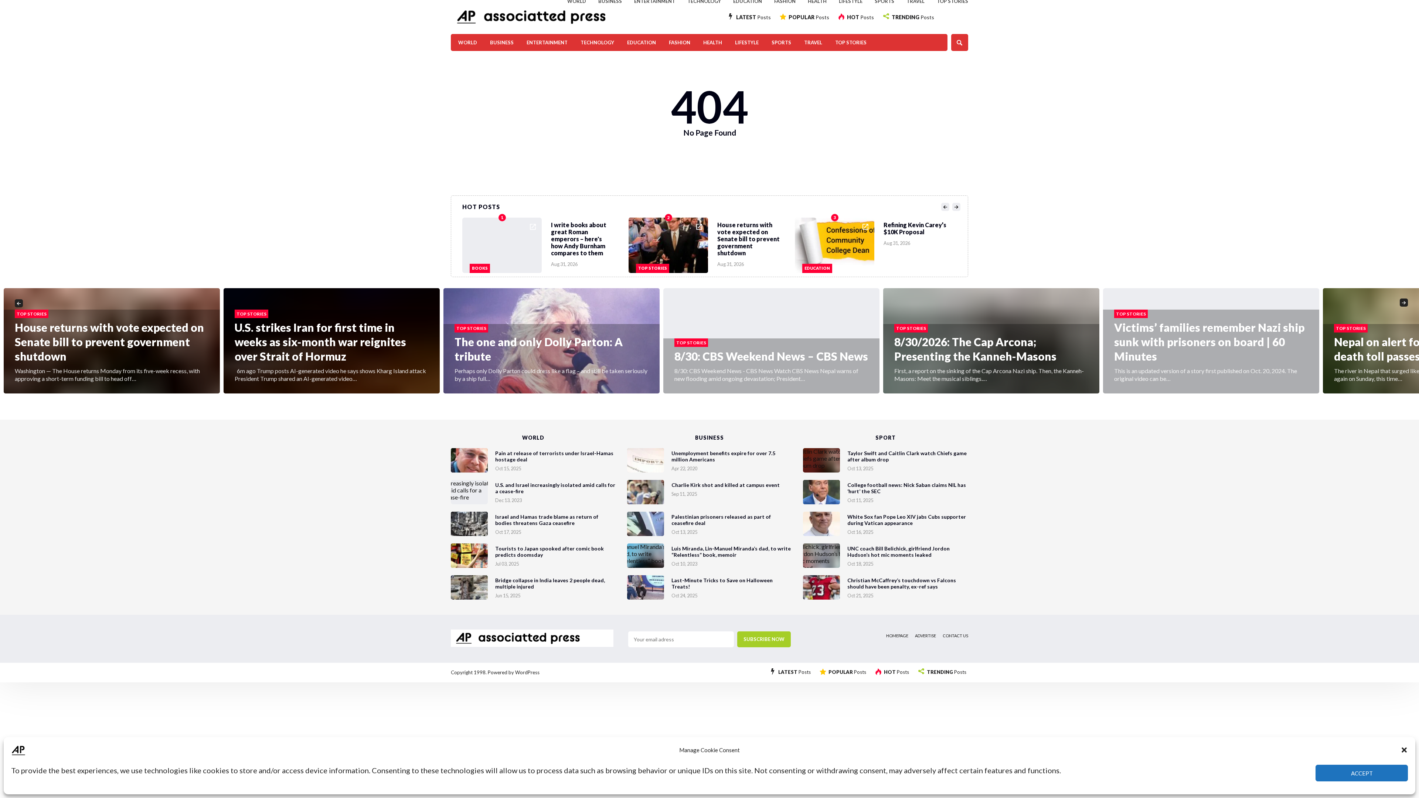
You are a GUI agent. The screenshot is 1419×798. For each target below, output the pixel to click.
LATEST (753, 17)
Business (502, 42)
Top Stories (851, 42)
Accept (1362, 773)
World (467, 42)
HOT (860, 17)
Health (712, 42)
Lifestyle (747, 42)
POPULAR (809, 17)
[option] (545, 243)
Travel (813, 42)
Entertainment (547, 42)
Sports (781, 42)
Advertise (925, 635)
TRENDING (913, 17)
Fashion (679, 42)
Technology (597, 42)
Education (641, 42)
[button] (1404, 750)
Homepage (897, 635)
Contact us (955, 635)
